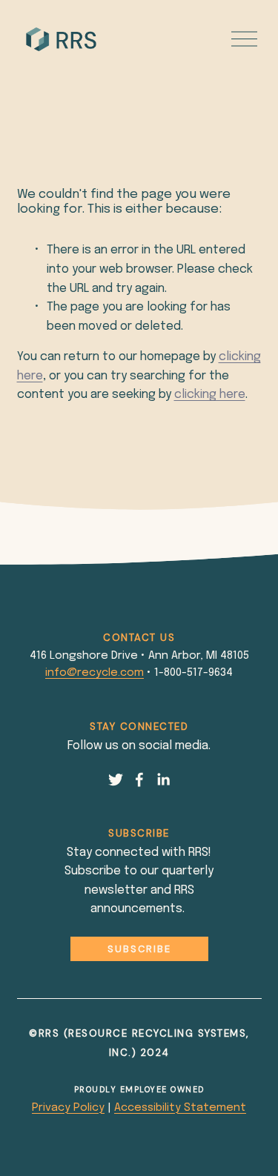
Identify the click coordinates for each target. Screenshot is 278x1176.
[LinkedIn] (163, 779)
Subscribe (139, 949)
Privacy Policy (68, 1108)
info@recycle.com (94, 673)
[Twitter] (115, 779)
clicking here (209, 394)
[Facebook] (139, 779)
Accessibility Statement (180, 1108)
